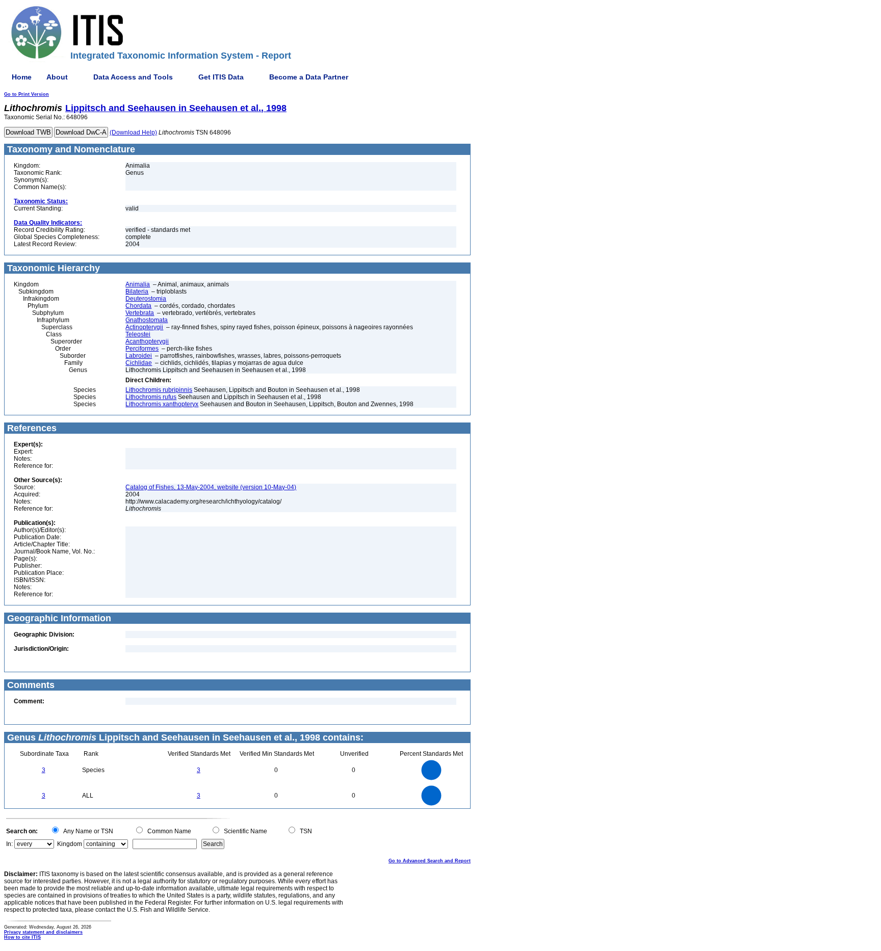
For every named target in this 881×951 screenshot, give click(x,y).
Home (22, 77)
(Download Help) (133, 132)
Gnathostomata (146, 320)
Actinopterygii (144, 327)
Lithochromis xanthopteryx (161, 404)
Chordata (138, 305)
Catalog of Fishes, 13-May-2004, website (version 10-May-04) (210, 487)
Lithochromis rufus (150, 397)
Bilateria (136, 291)
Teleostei (137, 334)
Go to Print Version (26, 94)
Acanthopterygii (147, 341)
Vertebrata (139, 312)
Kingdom (69, 844)
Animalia (137, 284)
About (57, 77)
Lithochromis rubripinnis (158, 389)
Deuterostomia (145, 298)
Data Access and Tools (133, 77)
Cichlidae (138, 362)
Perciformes (142, 348)
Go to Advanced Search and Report (429, 860)
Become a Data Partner (308, 77)
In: (9, 844)
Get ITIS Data (221, 77)
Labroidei (138, 355)
